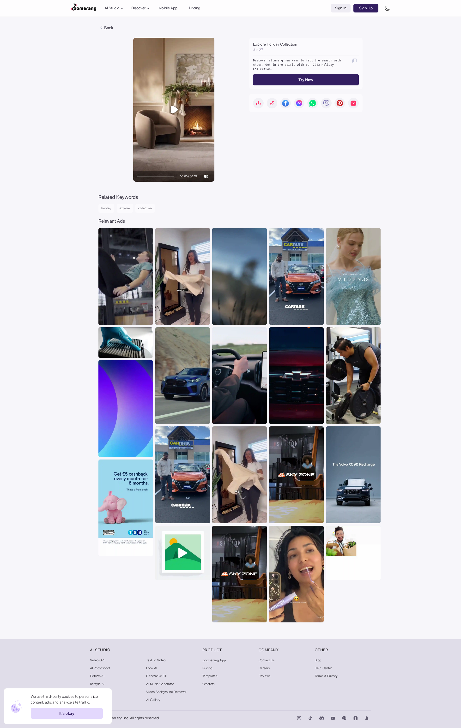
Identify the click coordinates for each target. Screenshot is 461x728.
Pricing (194, 8)
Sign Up (366, 8)
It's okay (66, 713)
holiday (106, 208)
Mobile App (167, 8)
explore (125, 208)
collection (145, 208)
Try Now (305, 80)
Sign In (341, 8)
